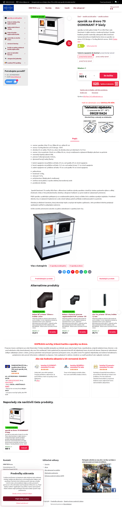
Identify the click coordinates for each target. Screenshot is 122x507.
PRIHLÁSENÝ (9, 382)
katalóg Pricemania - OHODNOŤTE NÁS (107, 366)
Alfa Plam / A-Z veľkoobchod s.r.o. (93, 96)
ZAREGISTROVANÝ (13, 380)
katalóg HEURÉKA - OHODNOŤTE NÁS (77, 366)
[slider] (15, 373)
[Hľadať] (101, 8)
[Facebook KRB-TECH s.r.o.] (113, 492)
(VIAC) (7, 386)
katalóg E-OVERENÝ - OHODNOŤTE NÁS (49, 366)
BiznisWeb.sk (67, 504)
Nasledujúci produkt (106, 279)
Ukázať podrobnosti (22, 503)
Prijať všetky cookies (22, 499)
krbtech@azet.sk (16, 77)
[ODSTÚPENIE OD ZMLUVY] (106, 132)
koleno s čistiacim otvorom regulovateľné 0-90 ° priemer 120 (74, 315)
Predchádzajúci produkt (44, 279)
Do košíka (108, 75)
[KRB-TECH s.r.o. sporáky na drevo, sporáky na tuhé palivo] (46, 381)
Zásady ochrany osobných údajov (73, 501)
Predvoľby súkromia (57, 501)
